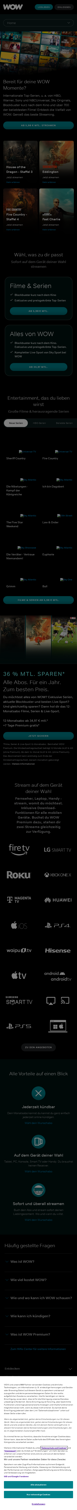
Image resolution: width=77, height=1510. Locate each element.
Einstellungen (38, 1504)
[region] (38, 1443)
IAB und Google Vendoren (16, 1476)
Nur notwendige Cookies (38, 1494)
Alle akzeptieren (39, 1484)
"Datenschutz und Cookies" (54, 1447)
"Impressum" (10, 1450)
